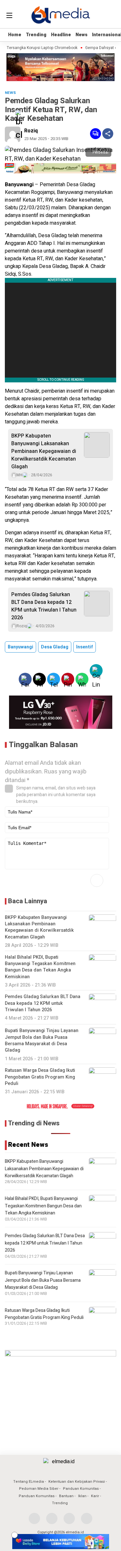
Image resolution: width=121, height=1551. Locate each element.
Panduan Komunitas (81, 1488)
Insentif (84, 647)
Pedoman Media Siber (38, 1488)
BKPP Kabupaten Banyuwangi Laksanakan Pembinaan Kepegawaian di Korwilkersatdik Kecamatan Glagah (43, 451)
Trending (36, 34)
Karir (95, 1496)
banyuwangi (20, 647)
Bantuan (66, 1496)
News (81, 34)
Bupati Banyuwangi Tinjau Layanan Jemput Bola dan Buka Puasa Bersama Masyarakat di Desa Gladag (43, 1280)
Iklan (82, 1496)
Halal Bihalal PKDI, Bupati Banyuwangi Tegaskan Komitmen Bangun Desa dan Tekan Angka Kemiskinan (43, 1205)
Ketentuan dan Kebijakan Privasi (76, 1481)
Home (14, 34)
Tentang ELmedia (28, 1481)
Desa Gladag (54, 647)
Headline (61, 34)
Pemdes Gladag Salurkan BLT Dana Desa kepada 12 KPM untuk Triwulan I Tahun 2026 (43, 606)
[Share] (107, 133)
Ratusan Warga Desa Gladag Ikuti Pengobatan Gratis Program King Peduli (44, 1314)
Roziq (31, 131)
